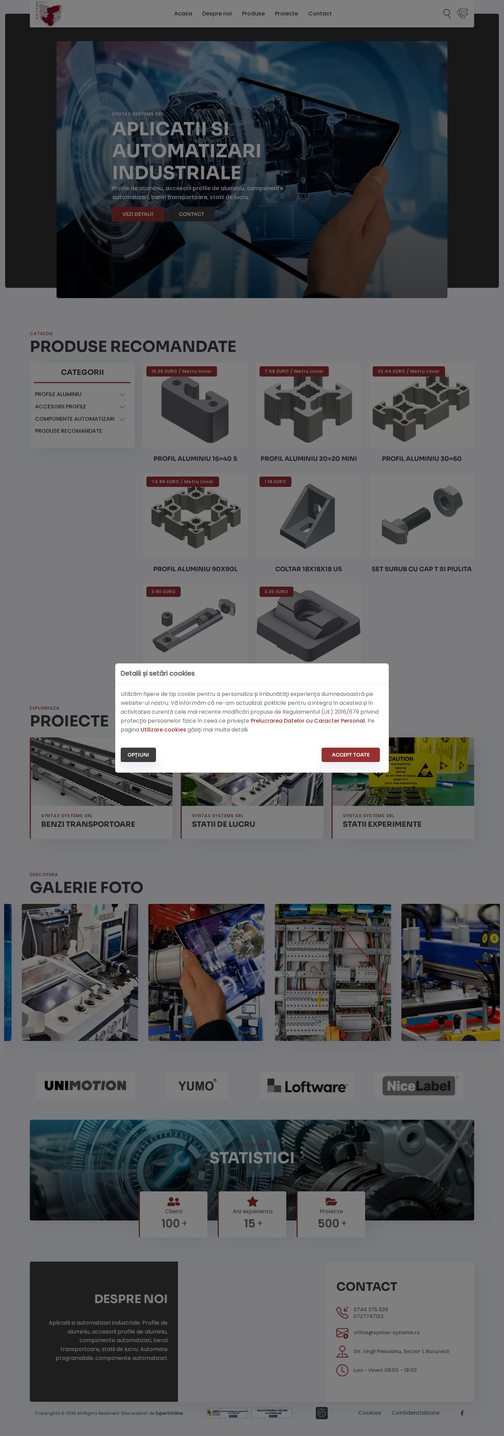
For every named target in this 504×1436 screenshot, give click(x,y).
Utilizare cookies (163, 730)
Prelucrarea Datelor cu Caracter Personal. (308, 721)
